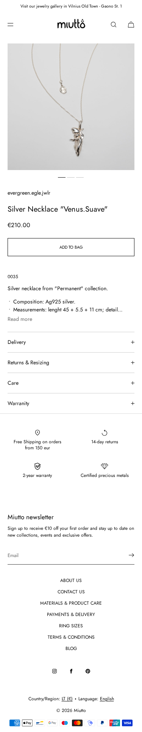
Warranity (18, 403)
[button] (114, 24)
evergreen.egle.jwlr (29, 193)
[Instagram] (54, 671)
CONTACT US (71, 591)
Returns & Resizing (28, 362)
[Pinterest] (88, 671)
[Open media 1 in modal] (71, 106)
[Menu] (17, 24)
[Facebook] (71, 671)
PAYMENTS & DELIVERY (71, 614)
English (107, 698)
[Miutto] (71, 24)
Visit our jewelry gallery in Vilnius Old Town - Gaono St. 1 (71, 6)
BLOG (71, 648)
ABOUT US (71, 580)
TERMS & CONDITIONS (71, 637)
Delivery (17, 342)
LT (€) (67, 698)
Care (13, 383)
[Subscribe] (124, 555)
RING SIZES (71, 625)
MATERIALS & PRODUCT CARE (71, 603)
